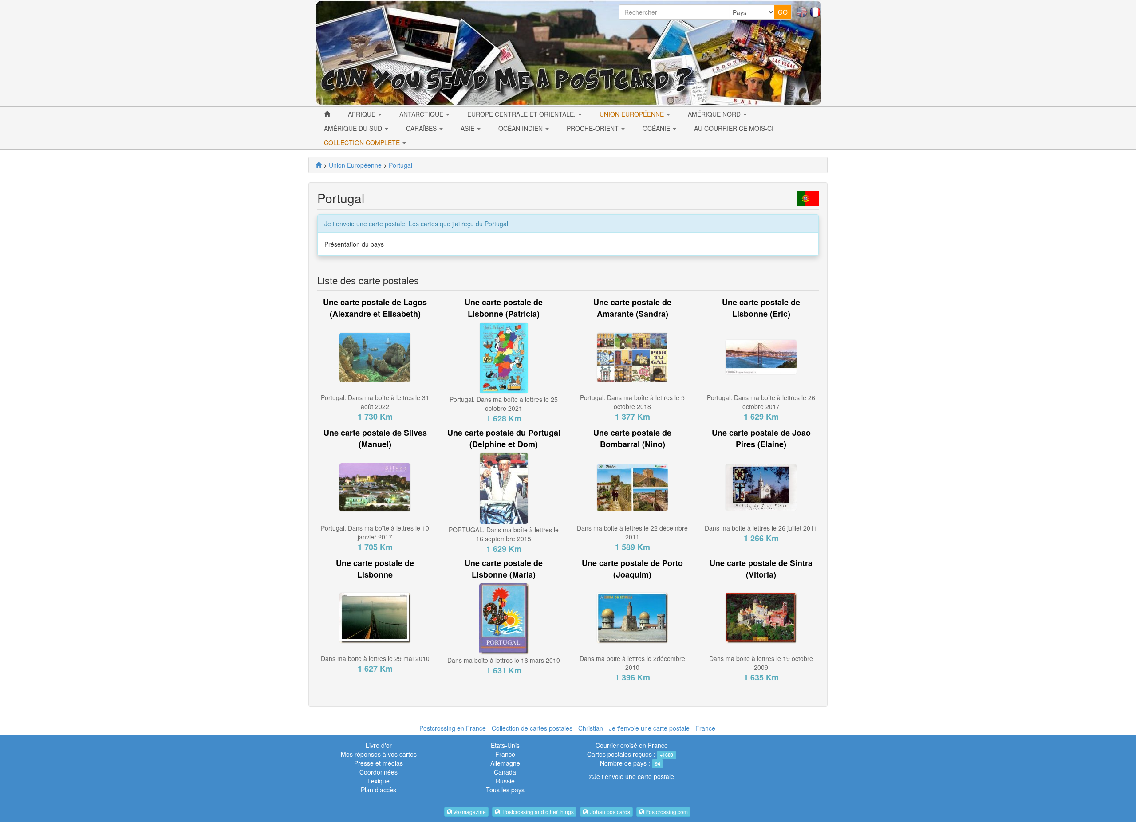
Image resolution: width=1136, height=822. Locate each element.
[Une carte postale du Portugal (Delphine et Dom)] (504, 487)
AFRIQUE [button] (362, 114)
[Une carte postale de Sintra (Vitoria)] (761, 616)
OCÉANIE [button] (657, 128)
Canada (505, 771)
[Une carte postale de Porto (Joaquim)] (632, 616)
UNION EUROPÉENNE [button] (633, 114)
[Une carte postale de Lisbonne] (375, 616)
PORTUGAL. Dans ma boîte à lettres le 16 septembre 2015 (504, 534)
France (505, 754)
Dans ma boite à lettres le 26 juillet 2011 (761, 527)
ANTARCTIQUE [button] (422, 114)
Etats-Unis (505, 745)
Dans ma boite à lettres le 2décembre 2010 (632, 663)
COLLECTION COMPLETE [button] (363, 142)
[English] (802, 11)
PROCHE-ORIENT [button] (593, 128)
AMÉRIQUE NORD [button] (715, 114)
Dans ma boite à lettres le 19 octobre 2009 (761, 663)
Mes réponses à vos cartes (379, 754)
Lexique (378, 780)
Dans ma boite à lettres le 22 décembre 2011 (632, 532)
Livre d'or (379, 745)
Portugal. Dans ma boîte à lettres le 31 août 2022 (375, 402)
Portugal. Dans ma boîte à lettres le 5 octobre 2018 (632, 402)
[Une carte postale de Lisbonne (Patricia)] (504, 357)
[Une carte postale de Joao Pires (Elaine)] (761, 486)
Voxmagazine (469, 811)
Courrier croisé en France (632, 745)
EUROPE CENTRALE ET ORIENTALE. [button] (522, 114)
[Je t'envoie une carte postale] (319, 165)
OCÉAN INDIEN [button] (521, 128)
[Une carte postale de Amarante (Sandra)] (632, 356)
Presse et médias (378, 763)
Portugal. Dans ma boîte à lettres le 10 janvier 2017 (375, 532)
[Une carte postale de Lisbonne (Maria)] (504, 617)
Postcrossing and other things (537, 811)
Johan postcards (609, 811)
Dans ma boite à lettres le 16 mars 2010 (503, 660)
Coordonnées (378, 771)
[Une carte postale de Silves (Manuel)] (375, 486)
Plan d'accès (378, 789)
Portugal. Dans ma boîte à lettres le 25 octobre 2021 (504, 404)
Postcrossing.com (666, 811)
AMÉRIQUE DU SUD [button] (354, 128)
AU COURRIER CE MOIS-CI (733, 128)
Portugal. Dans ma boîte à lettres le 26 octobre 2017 (761, 402)
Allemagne (505, 763)
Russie (505, 780)
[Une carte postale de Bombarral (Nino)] (632, 486)
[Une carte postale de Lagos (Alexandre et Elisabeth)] (375, 356)
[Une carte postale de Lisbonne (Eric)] (761, 356)
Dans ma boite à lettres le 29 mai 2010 (375, 658)
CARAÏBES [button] (422, 128)
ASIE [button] (468, 128)
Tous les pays (505, 789)
